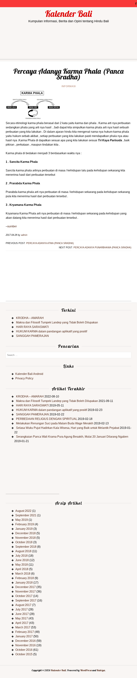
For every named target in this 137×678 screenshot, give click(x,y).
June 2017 (22, 613)
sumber (12, 226)
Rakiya (101, 670)
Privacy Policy (24, 378)
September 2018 (25, 546)
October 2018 (23, 542)
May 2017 (21, 618)
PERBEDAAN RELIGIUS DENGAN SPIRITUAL (46, 418)
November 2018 (25, 537)
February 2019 (24, 524)
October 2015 (23, 654)
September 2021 (25, 515)
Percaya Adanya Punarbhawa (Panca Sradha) (102, 247)
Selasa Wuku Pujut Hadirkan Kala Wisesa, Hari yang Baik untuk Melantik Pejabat (67, 427)
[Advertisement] (68, 53)
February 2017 (24, 631)
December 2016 (25, 640)
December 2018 (25, 533)
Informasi (69, 86)
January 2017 (24, 636)
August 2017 (23, 604)
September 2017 (25, 600)
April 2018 (21, 569)
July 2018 (21, 555)
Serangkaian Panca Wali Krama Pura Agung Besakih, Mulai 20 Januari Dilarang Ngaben (72, 436)
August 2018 (23, 551)
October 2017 (23, 596)
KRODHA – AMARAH (30, 317)
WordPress (86, 670)
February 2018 (24, 578)
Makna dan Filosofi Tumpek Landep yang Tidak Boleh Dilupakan (57, 322)
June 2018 (22, 560)
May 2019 (21, 519)
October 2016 (23, 649)
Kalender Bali (68, 13)
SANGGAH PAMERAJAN (32, 335)
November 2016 (25, 645)
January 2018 (24, 582)
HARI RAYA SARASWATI (32, 326)
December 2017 (25, 587)
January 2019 (24, 528)
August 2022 (23, 510)
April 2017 (21, 622)
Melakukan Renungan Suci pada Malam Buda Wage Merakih (54, 423)
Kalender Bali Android (29, 373)
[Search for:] (68, 354)
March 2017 (22, 627)
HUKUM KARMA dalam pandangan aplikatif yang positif (51, 331)
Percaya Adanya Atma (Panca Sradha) (50, 243)
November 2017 (25, 591)
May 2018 (21, 564)
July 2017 (21, 609)
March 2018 (22, 573)
